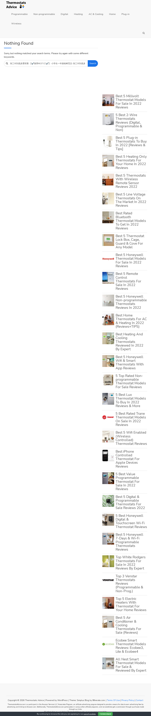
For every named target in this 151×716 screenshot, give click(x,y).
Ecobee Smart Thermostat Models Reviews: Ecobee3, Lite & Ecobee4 (131, 646)
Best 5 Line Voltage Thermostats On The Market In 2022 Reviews (131, 200)
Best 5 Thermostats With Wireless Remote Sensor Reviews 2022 (131, 181)
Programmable (19, 14)
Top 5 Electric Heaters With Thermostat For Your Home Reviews (131, 604)
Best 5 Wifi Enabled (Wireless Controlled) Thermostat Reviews (131, 438)
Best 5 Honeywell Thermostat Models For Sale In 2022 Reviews (131, 260)
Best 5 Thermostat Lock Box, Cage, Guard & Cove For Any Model (130, 241)
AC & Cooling (96, 14)
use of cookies (90, 714)
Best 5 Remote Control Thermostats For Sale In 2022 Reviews (128, 281)
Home (112, 14)
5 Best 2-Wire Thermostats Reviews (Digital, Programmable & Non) (129, 122)
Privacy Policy (128, 700)
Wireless (16, 23)
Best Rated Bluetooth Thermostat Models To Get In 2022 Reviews (131, 220)
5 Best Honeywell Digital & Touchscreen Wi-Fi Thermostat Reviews (131, 521)
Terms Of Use (113, 700)
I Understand (105, 714)
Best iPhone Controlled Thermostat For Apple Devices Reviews (128, 459)
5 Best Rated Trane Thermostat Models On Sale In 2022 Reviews (131, 419)
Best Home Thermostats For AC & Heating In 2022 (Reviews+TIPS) (131, 321)
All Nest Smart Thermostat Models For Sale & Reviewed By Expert (131, 665)
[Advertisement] (124, 66)
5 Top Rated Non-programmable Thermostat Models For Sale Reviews (131, 381)
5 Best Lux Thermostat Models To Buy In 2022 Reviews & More (131, 400)
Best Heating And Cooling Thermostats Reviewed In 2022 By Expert (129, 341)
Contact (139, 700)
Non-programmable (44, 14)
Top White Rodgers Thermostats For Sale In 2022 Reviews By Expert (131, 563)
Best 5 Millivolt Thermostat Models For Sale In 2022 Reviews (131, 102)
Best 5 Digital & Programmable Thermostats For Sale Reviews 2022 (130, 502)
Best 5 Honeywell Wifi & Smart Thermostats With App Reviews (130, 362)
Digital (64, 14)
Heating (78, 14)
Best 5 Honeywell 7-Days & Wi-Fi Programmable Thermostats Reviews (129, 542)
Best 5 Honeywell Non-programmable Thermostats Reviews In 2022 (131, 302)
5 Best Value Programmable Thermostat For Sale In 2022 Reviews (128, 481)
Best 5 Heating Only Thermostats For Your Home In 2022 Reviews (131, 162)
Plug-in (125, 14)
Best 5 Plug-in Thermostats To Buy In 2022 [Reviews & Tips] (131, 143)
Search (93, 63)
